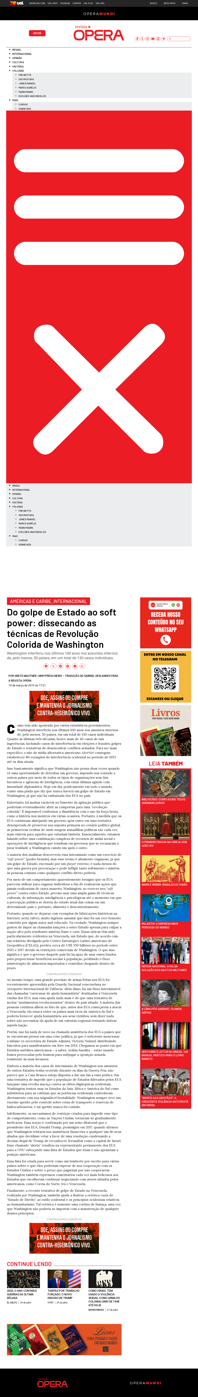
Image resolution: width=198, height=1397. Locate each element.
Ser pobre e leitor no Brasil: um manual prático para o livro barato (165, 1055)
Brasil (16, 49)
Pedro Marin (26, 91)
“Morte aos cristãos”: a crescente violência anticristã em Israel (165, 1101)
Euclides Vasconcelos (32, 96)
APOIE (37, 33)
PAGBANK (65, 3)
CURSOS (77, 3)
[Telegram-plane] (163, 39)
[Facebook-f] (137, 39)
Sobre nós (25, 108)
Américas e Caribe (30, 601)
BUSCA (153, 3)
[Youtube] (153, 39)
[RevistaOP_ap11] (64, 1354)
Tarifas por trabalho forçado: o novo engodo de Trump (64, 1294)
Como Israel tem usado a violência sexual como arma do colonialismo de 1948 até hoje (104, 1298)
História (18, 66)
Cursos (23, 104)
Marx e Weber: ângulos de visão (164, 884)
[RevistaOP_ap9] (165, 701)
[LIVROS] (165, 755)
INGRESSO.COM (37, 3)
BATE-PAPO (169, 3)
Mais (15, 100)
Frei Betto (25, 74)
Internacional (22, 53)
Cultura (18, 62)
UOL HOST (53, 3)
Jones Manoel (27, 83)
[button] (99, 297)
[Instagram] (147, 39)
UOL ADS (100, 3)
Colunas (18, 70)
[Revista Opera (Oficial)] (165, 647)
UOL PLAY (88, 3)
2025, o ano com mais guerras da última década (22, 1294)
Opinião (17, 58)
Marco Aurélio (27, 87)
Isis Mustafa (26, 79)
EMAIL (185, 3)
